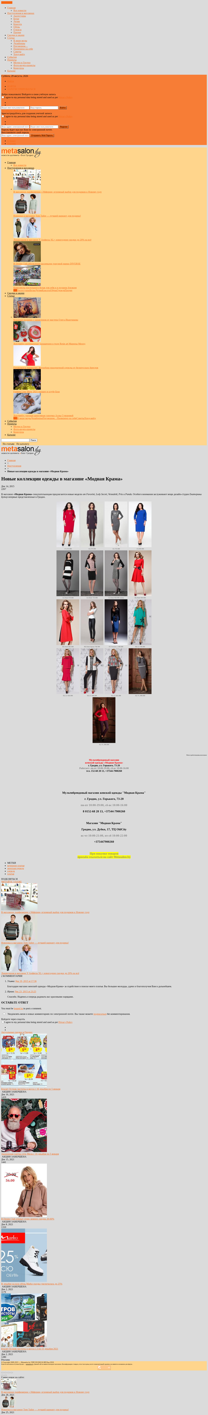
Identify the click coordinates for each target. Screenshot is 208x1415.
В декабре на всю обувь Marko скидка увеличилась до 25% (31, 1284)
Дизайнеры (19, 43)
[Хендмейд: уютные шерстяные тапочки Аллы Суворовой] (27, 412)
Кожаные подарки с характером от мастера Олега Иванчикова (45, 319)
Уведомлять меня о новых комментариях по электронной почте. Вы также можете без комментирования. (68, 1014)
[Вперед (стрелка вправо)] (5, 1375)
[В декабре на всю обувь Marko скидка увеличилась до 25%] (24, 1281)
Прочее (17, 32)
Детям (16, 21)
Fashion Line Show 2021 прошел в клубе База (36, 391)
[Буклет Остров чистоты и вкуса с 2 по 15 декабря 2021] (24, 1346)
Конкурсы (18, 68)
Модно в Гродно (21, 62)
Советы (17, 51)
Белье (16, 18)
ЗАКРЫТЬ (6, 2)
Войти (10, 81)
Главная (11, 7)
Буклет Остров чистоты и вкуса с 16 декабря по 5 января (30, 1089)
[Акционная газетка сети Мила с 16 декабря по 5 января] (24, 1151)
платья (10, 874)
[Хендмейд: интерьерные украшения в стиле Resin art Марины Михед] (27, 341)
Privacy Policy (65, 97)
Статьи (11, 38)
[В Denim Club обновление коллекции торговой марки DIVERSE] (27, 261)
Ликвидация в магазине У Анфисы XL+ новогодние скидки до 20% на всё (52, 239)
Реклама (11, 143)
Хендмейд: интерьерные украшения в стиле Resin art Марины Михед (49, 343)
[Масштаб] (11, 1372)
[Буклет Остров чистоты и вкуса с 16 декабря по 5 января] (24, 1086)
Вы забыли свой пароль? (14, 110)
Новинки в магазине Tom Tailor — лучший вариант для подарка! (47, 216)
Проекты (12, 60)
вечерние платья (15, 865)
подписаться (99, 1014)
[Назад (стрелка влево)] (2, 1375)
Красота (17, 24)
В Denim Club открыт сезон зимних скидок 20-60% (27, 1219)
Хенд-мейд (19, 54)
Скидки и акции (15, 35)
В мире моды (20, 40)
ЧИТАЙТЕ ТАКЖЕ (11, 881)
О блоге (11, 141)
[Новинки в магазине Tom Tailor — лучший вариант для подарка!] (27, 213)
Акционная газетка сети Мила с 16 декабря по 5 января (30, 1154)
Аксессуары (19, 16)
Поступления (14, 466)
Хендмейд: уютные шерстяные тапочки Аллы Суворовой (43, 415)
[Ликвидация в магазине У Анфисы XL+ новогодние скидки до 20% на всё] (27, 237)
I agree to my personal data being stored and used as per (38, 97)
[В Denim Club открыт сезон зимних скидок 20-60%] (24, 1216)
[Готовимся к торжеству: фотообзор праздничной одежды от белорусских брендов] (27, 365)
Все (15, 290)
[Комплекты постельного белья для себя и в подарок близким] (27, 285)
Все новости (19, 10)
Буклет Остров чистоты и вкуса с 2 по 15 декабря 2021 (29, 1348)
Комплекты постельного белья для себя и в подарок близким (45, 287)
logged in (18, 1008)
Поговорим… (20, 46)
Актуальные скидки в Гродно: (17, 1032)
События (12, 57)
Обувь (16, 27)
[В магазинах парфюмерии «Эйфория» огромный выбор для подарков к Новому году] (27, 189)
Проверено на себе (23, 49)
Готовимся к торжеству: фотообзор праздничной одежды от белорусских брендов (55, 367)
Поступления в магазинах (20, 13)
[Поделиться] (5, 1372)
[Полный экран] (8, 1372)
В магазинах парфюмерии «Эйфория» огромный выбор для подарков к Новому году (57, 192)
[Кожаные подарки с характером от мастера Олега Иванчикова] (27, 317)
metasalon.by (29, 1364)
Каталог (11, 71)
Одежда (17, 29)
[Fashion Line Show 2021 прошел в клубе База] (27, 389)
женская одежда (15, 868)
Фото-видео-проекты (24, 65)
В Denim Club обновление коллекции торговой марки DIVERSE (47, 263)
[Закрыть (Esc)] (2, 1372)
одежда (11, 871)
